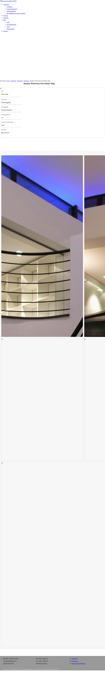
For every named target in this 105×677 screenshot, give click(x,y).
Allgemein (13, 81)
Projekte (5, 16)
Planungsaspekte (11, 11)
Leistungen (6, 5)
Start (8, 81)
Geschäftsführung (11, 24)
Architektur (10, 7)
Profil (8, 22)
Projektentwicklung (12, 9)
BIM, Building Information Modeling (16, 13)
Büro (4, 20)
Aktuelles (5, 18)
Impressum (75, 661)
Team (8, 27)
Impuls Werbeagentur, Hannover (30, 669)
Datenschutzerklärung (78, 663)
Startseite (74, 658)
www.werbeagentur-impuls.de (50, 669)
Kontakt (5, 31)
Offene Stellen (10, 29)
